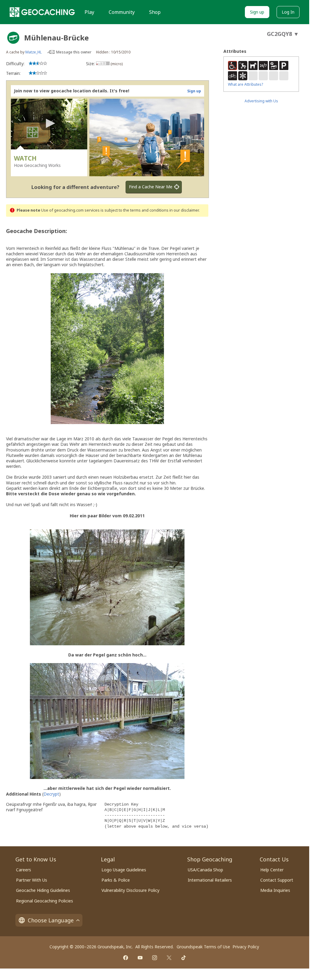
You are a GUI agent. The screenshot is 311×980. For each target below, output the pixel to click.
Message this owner (73, 52)
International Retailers (210, 880)
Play (89, 12)
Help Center (272, 870)
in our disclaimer (184, 210)
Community (122, 12)
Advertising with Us (261, 101)
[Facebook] (125, 957)
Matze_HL (33, 52)
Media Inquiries (275, 890)
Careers (23, 870)
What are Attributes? (245, 84)
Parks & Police (115, 880)
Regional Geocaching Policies (44, 901)
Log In (288, 12)
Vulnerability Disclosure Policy (130, 890)
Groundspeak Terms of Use (203, 947)
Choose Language (51, 920)
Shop (155, 12)
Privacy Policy (245, 947)
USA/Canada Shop (205, 870)
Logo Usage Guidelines (123, 870)
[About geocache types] (13, 37)
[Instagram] (154, 957)
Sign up (257, 12)
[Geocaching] (42, 12)
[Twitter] (169, 957)
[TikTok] (183, 957)
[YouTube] (140, 957)
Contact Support (276, 880)
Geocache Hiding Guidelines (43, 890)
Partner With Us (31, 880)
